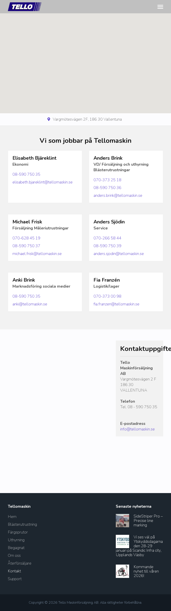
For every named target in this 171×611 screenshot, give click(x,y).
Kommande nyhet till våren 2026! (146, 571)
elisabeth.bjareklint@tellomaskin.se (42, 182)
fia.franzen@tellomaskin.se (116, 304)
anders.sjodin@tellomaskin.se (119, 253)
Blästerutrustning (22, 524)
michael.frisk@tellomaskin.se (37, 253)
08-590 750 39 (107, 246)
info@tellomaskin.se (137, 429)
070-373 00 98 (107, 296)
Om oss (14, 555)
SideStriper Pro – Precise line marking (148, 520)
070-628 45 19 (26, 238)
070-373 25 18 (107, 180)
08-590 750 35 (26, 174)
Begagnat (16, 547)
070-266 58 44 (107, 238)
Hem (12, 516)
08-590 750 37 (26, 246)
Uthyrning (16, 540)
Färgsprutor (18, 532)
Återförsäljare (19, 563)
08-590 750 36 (107, 187)
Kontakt (14, 571)
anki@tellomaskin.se (29, 304)
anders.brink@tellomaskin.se (118, 195)
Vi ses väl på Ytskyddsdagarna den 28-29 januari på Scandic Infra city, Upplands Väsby (139, 545)
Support (15, 578)
